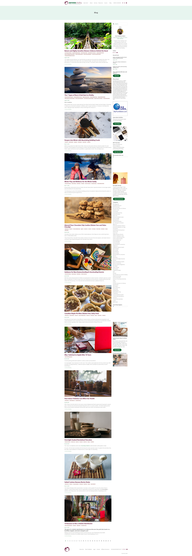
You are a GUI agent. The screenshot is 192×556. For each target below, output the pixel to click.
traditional (103, 315)
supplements (78, 525)
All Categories (116, 204)
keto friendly (116, 248)
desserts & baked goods (82, 315)
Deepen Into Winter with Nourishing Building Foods (82, 140)
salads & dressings (117, 276)
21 (108, 540)
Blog (110, 2)
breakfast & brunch (117, 205)
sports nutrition (116, 287)
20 (105, 540)
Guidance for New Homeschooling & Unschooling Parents (84, 272)
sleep (114, 280)
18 (101, 540)
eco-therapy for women (118, 222)
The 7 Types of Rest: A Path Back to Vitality (79, 95)
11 (85, 540)
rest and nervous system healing (88, 98)
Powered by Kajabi (124, 553)
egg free (115, 224)
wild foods (115, 302)
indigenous (115, 245)
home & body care (72, 400)
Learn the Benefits (118, 199)
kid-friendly (92, 315)
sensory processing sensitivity (96, 54)
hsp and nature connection (119, 244)
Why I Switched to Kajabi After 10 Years (77, 355)
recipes (96, 315)
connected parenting (68, 183)
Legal (94, 549)
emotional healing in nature (119, 225)
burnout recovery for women (119, 208)
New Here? (86, 2)
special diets (66, 230)
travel (114, 300)
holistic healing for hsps (118, 235)
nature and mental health (79, 54)
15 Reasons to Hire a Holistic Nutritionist (78, 523)
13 (90, 540)
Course (105, 2)
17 (99, 540)
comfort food (67, 315)
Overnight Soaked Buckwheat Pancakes (78, 440)
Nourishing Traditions (85, 445)
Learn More (117, 123)
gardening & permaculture (118, 230)
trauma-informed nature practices (70, 55)
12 (87, 540)
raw (114, 271)
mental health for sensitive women (70, 98)
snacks (114, 281)
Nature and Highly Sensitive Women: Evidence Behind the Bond (86, 51)
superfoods (115, 289)
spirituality (115, 286)
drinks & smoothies (117, 221)
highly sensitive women (118, 234)
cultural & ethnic (72, 315)
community (115, 211)
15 (94, 540)
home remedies (116, 241)
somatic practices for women (98, 98)
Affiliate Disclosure (105, 549)
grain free (115, 233)
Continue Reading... (68, 64)
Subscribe (116, 75)
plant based (115, 268)
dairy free (76, 315)
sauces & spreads (116, 277)
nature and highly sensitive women (70, 54)
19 (103, 540)
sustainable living (93, 183)
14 (92, 540)
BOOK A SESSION (117, 2)
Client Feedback (88, 549)
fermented (115, 228)
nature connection (87, 183)
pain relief (74, 525)
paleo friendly (116, 267)
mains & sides (116, 253)
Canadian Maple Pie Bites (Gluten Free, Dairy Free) (81, 313)
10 (83, 540)
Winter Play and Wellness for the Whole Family (80, 182)
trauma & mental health (100, 183)
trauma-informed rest (106, 98)
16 (96, 540)
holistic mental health (117, 238)
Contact (98, 549)
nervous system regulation (87, 54)
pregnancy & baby (117, 270)
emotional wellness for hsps (119, 227)
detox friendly (116, 218)
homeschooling (74, 183)
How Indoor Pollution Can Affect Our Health (79, 398)
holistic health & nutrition (68, 525)
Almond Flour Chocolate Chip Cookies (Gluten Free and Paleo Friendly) (85, 226)
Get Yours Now (117, 152)
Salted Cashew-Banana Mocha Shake (77, 482)
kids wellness (78, 183)
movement (82, 183)
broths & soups (116, 207)
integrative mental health (118, 247)
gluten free (88, 315)
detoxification (67, 400)
